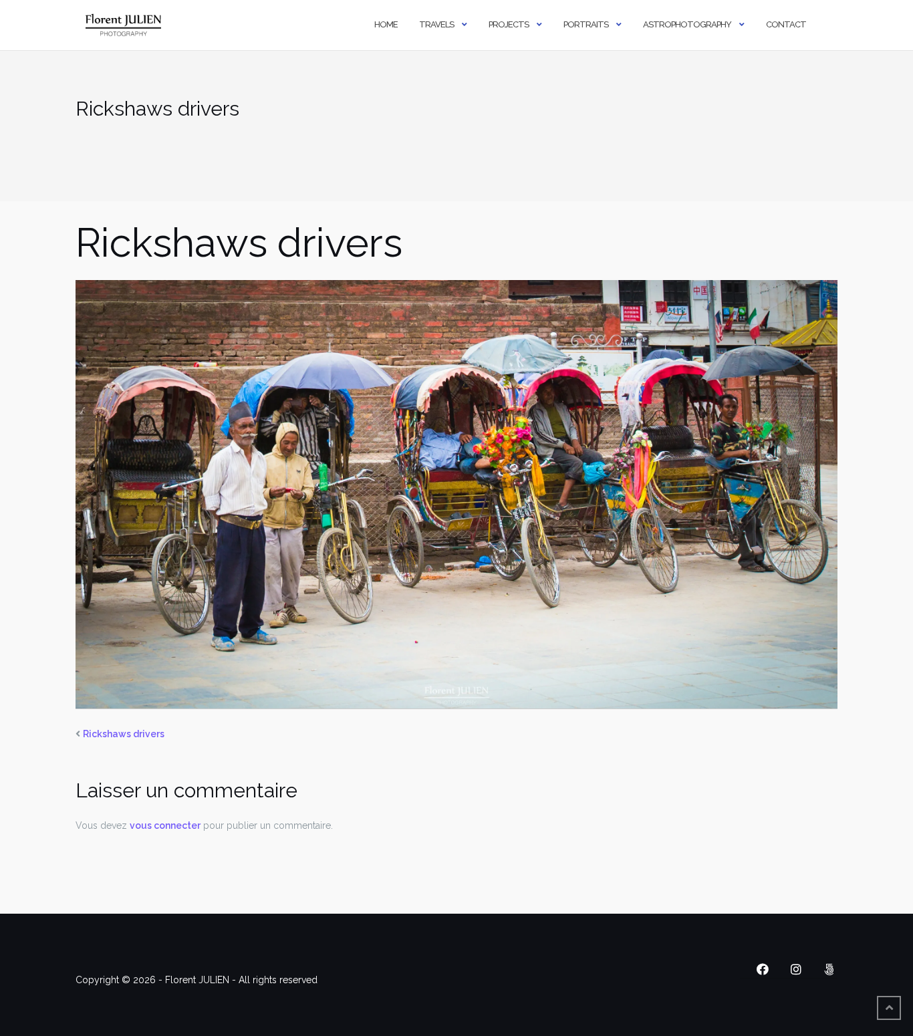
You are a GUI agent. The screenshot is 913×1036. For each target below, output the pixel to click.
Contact (786, 24)
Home (386, 24)
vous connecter (165, 825)
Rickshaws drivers (123, 734)
